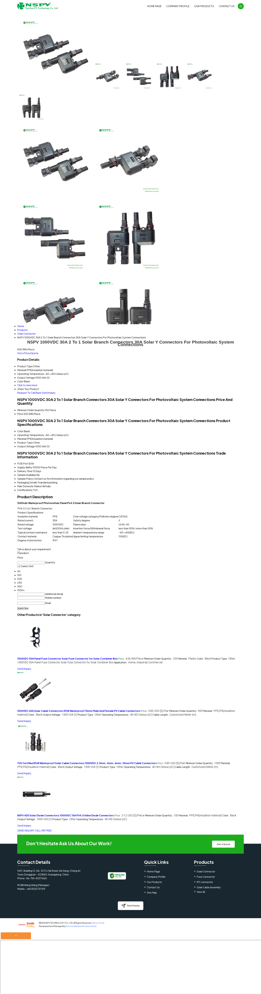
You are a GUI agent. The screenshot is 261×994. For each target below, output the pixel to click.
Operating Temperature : (127, 714)
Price (20, 413)
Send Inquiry (48, 392)
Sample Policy (25, 478)
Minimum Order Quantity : (160, 658)
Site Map (152, 892)
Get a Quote (223, 844)
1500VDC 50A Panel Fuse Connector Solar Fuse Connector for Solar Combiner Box (67, 658)
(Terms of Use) (97, 923)
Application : (138, 662)
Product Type (25, 442)
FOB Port (22, 463)
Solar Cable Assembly (209, 887)
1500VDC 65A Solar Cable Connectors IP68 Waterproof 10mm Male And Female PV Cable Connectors (78, 710)
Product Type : (89, 714)
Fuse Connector (206, 876)
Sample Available (26, 474)
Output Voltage (26, 446)
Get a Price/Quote (27, 353)
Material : (187, 658)
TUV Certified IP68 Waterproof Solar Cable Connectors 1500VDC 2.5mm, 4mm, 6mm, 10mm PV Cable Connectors (87, 763)
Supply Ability (24, 467)
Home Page (154, 6)
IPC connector (205, 882)
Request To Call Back (29, 392)
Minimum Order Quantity (30, 410)
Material (21, 438)
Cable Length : (174, 714)
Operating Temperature (30, 435)
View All (201, 891)
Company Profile (177, 6)
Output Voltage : (60, 714)
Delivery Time (24, 471)
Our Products (204, 6)
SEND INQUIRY (25, 830)
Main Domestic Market (29, 486)
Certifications (24, 490)
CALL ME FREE (43, 830)
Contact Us (227, 6)
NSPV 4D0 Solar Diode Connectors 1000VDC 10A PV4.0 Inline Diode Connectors (65, 815)
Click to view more (27, 385)
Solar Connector (206, 871)
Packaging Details (27, 482)
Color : (204, 658)
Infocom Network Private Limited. (81, 926)
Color (20, 431)
